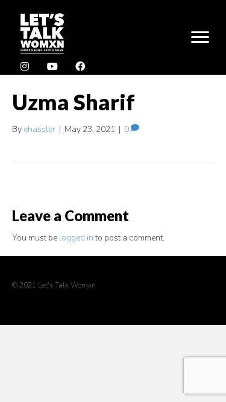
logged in (76, 237)
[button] (25, 67)
